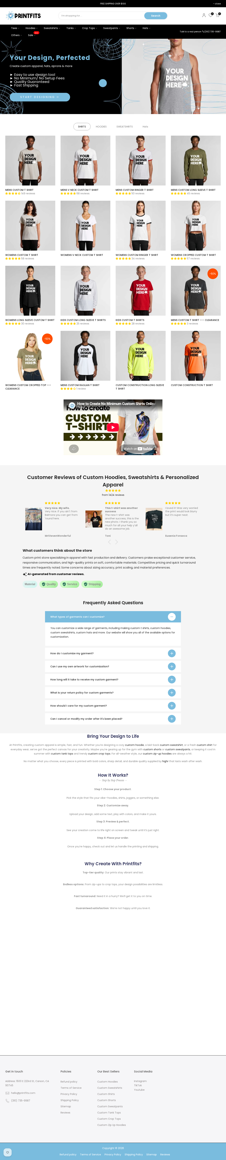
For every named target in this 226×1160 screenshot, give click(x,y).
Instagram (140, 1081)
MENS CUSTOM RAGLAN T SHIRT (80, 385)
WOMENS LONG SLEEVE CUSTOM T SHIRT (30, 320)
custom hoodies (160, 628)
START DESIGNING (37, 97)
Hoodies (30, 28)
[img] (113, 490)
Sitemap (66, 1106)
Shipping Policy (70, 1100)
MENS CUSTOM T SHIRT (19, 190)
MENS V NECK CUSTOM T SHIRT (80, 190)
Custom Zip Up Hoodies (111, 1125)
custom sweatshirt (171, 745)
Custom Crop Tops (109, 1119)
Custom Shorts (106, 1100)
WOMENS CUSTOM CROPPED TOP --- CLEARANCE (28, 386)
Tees (14, 28)
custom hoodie (134, 745)
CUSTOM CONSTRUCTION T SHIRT (192, 385)
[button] (110, 542)
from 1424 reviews (113, 495)
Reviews (65, 1112)
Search (155, 16)
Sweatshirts (51, 28)
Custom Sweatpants (110, 1106)
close (10, 3)
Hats (145, 28)
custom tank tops (62, 753)
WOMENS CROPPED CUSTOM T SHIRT (193, 255)
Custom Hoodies (107, 1081)
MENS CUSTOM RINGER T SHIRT (135, 190)
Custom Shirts (106, 1094)
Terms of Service (71, 1088)
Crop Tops (88, 28)
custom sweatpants (177, 749)
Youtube (139, 1090)
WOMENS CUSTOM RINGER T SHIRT (137, 255)
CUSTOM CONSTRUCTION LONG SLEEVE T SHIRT (140, 386)
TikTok (138, 1085)
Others (15, 35)
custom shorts (152, 749)
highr (165, 761)
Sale (33, 34)
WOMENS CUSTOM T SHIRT (21, 255)
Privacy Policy (69, 1094)
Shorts (130, 28)
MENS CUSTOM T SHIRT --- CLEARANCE (195, 320)
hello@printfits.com (23, 1093)
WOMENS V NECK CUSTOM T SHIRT (82, 255)
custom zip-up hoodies (157, 753)
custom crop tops (99, 753)
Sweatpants (110, 28)
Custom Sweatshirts (109, 1088)
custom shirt (204, 745)
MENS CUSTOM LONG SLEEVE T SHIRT (193, 190)
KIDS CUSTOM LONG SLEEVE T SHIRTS (83, 320)
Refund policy (69, 1081)
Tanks (70, 28)
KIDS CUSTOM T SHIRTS (130, 320)
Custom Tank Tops (109, 1112)
